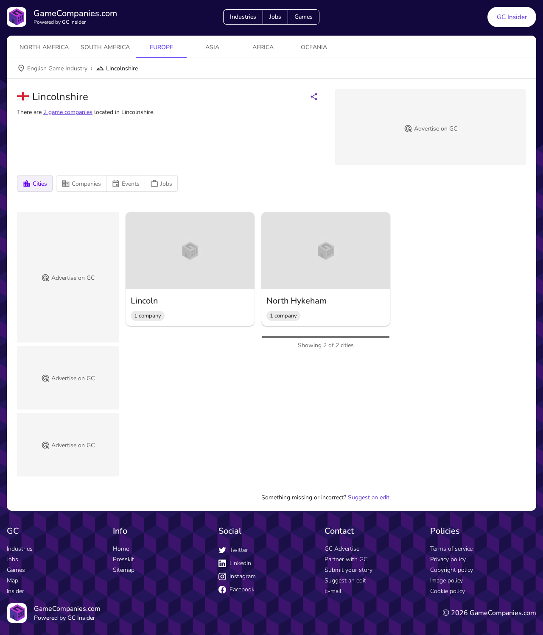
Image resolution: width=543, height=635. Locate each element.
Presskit (123, 559)
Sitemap (123, 570)
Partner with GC (346, 559)
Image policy (446, 581)
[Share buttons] (314, 96)
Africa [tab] (263, 47)
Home (121, 549)
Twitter (239, 550)
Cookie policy (447, 591)
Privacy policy (448, 559)
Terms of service (451, 549)
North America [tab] (44, 47)
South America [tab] (105, 47)
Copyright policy (451, 570)
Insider (15, 591)
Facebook (242, 589)
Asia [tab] (212, 47)
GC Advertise (342, 549)
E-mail (333, 591)
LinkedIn (240, 563)
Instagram (243, 576)
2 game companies (67, 112)
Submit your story (348, 570)
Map (12, 581)
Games (303, 17)
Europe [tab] (161, 47)
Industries (243, 17)
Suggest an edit (368, 497)
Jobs (275, 17)
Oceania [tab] (314, 47)
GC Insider (512, 17)
